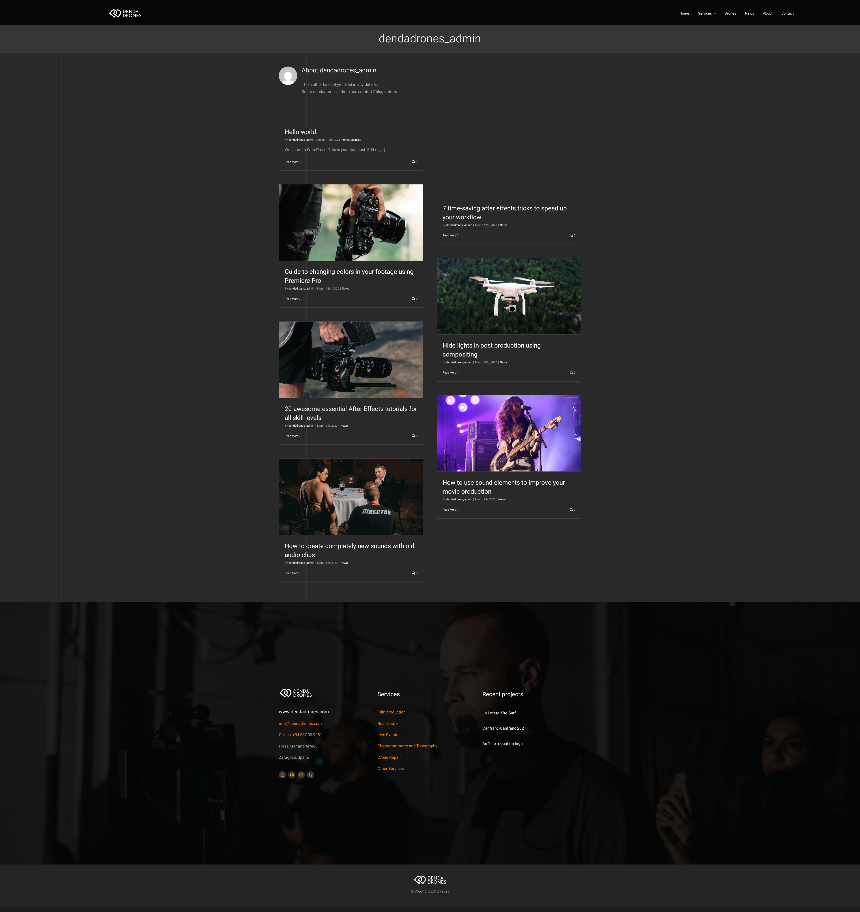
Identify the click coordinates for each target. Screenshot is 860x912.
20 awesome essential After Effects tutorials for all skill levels (351, 413)
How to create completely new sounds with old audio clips (349, 551)
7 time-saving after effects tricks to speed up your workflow (505, 213)
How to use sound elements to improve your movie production (504, 487)
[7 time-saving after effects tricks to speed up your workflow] (509, 159)
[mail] (301, 774)
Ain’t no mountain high (502, 744)
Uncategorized (352, 140)
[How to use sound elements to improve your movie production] (509, 433)
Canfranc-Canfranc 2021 (504, 728)
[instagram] (282, 774)
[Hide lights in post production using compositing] (509, 296)
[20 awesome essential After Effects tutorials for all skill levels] (351, 360)
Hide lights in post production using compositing (492, 350)
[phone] (310, 774)
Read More (291, 162)
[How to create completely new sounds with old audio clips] (351, 497)
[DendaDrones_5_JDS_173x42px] (125, 11)
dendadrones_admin (301, 140)
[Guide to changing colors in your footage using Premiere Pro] (351, 222)
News (503, 225)
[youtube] (291, 774)
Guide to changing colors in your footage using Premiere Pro (349, 276)
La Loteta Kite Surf (499, 713)
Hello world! (301, 132)
